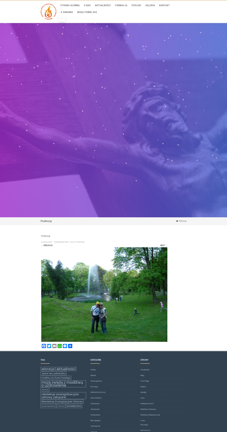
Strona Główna (70, 5)
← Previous (46, 245)
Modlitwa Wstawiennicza (150, 415)
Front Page (144, 381)
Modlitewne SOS (87, 12)
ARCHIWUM (95, 426)
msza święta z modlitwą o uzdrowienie (62, 383)
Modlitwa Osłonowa (148, 409)
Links (142, 398)
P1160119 (80, 242)
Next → (163, 245)
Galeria (150, 5)
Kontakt (164, 5)
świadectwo (74, 405)
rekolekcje (45, 390)
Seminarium (145, 430)
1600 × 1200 (69, 242)
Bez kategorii (96, 420)
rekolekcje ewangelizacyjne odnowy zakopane (60, 395)
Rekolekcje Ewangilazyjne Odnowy (62, 401)
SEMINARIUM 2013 (98, 392)
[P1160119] (104, 294)
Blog (142, 375)
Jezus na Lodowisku (54, 373)
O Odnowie (67, 12)
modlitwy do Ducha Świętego (56, 378)
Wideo (93, 370)
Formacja (121, 5)
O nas (87, 5)
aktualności (66, 369)
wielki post (61, 406)
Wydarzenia (95, 415)
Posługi (136, 5)
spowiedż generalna (48, 406)
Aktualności (103, 5)
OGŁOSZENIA (96, 398)
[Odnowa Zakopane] (49, 22)
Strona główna (96, 381)
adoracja (48, 369)
